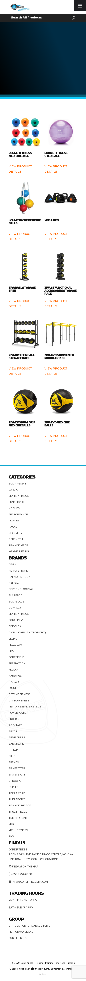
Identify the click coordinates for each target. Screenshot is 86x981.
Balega (14, 583)
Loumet (14, 688)
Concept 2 (16, 620)
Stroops (15, 781)
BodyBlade (16, 601)
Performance (18, 514)
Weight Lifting (19, 551)
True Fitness (18, 811)
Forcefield (16, 657)
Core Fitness (18, 938)
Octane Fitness (20, 694)
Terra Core (17, 793)
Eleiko (13, 638)
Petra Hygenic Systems (25, 706)
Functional (17, 502)
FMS (11, 651)
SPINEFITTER (17, 768)
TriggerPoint (18, 818)
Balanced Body (19, 577)
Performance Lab (21, 931)
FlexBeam (15, 644)
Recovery (15, 533)
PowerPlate (17, 712)
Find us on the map (25, 866)
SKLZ (12, 756)
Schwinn (14, 750)
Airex (12, 564)
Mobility (14, 508)
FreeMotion (17, 663)
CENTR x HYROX (19, 496)
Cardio (13, 489)
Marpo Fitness (19, 700)
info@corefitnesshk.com (30, 881)
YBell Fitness (18, 830)
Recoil (13, 731)
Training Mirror (20, 805)
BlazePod (15, 595)
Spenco (14, 762)
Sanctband (17, 743)
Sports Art (17, 774)
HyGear (14, 682)
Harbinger (16, 675)
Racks (13, 526)
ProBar (14, 719)
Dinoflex (15, 626)
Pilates (14, 520)
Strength (16, 539)
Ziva (11, 836)
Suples (14, 787)
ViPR (11, 824)
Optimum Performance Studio (30, 925)
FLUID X (13, 669)
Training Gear (18, 545)
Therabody (17, 799)
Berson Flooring (21, 589)
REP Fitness (17, 737)
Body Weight (17, 483)
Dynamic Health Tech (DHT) (27, 632)
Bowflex (15, 608)
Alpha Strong (19, 570)
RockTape (15, 725)
